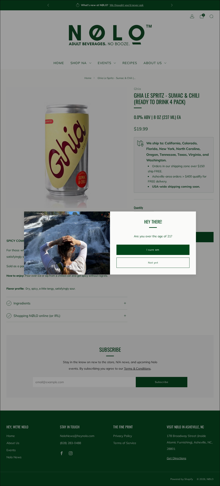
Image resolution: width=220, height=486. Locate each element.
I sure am (153, 249)
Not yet (153, 262)
